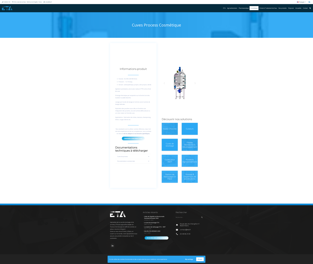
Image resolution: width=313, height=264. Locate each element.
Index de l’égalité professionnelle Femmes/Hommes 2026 (154, 217)
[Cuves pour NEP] (170, 161)
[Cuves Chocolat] (170, 129)
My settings (189, 259)
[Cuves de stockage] (170, 145)
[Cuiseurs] (190, 129)
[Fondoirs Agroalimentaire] (190, 161)
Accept (200, 259)
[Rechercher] (310, 8)
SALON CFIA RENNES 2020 (152, 231)
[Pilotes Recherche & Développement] (190, 145)
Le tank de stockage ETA (151, 222)
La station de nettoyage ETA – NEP (154, 227)
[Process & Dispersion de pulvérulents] (190, 177)
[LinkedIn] (309, 2)
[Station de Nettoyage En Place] (170, 177)
